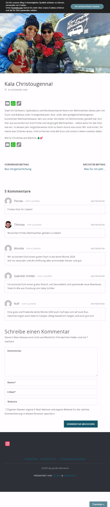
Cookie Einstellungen (72, 459)
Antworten (98, 201)
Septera (56, 475)
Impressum (31, 459)
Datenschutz (48, 459)
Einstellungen (17, 8)
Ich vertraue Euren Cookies (87, 6)
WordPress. (70, 475)
